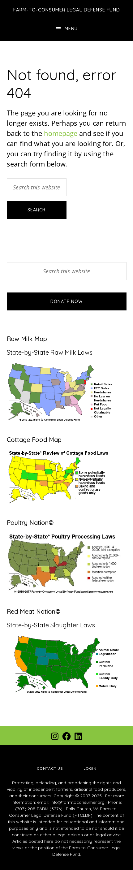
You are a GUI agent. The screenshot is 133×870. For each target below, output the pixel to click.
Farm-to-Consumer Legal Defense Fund (66, 10)
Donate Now (66, 301)
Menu (71, 29)
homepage (60, 133)
